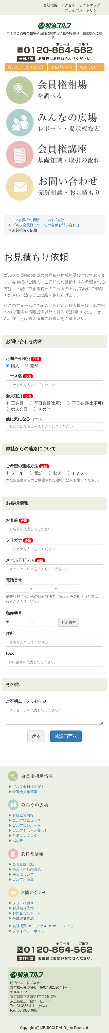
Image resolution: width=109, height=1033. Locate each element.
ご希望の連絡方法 (26, 466)
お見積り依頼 (23, 908)
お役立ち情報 (23, 815)
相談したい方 (90, 67)
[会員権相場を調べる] (54, 90)
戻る (36, 736)
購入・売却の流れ (26, 869)
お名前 (16, 520)
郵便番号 (14, 613)
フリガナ (18, 540)
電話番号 (14, 580)
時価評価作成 (23, 918)
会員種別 (18, 396)
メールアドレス (24, 560)
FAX (10, 653)
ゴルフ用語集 (23, 879)
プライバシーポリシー (82, 10)
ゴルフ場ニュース (26, 820)
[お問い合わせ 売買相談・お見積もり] (54, 186)
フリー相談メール (26, 903)
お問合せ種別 (22, 358)
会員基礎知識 (23, 864)
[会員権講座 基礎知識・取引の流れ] (54, 154)
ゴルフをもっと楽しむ (30, 830)
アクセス (68, 5)
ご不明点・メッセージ (26, 701)
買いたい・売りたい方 (25, 67)
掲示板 (17, 841)
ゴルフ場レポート (26, 825)
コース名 (18, 376)
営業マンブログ (24, 836)
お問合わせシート (26, 913)
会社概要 (50, 5)
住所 (10, 633)
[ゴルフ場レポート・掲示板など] (54, 122)
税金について (23, 874)
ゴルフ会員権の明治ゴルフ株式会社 (36, 220)
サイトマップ (89, 5)
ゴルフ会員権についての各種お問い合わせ (46, 225)
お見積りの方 (61, 67)
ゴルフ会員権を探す (28, 787)
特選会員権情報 (24, 792)
